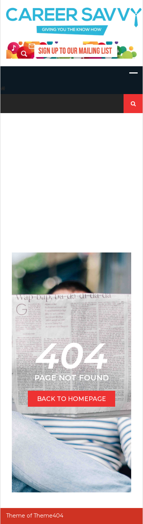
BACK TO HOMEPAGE (71, 399)
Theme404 (48, 515)
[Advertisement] (71, 175)
